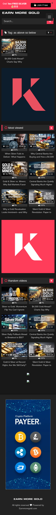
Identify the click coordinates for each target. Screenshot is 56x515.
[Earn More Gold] (23, 13)
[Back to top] (46, 506)
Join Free (42, 5)
